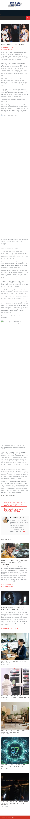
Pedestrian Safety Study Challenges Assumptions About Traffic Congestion (14, 562)
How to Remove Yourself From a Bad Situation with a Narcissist (13, 608)
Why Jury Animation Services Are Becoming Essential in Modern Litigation (13, 766)
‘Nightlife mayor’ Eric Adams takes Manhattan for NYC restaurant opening (14, 504)
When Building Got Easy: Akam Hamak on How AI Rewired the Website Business (14, 803)
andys (16, 628)
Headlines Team (8, 586)
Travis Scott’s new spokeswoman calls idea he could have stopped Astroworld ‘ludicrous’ (13, 509)
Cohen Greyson (8, 49)
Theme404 (10, 817)
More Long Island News (8, 495)
